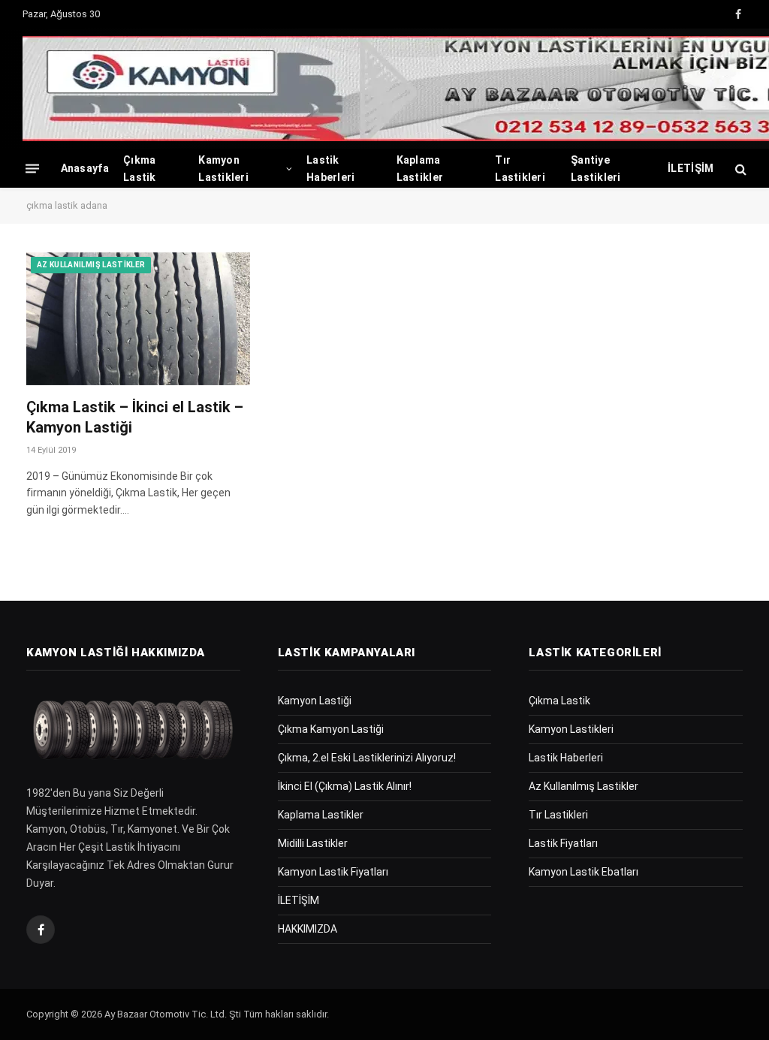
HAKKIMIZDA (307, 929)
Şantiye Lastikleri (596, 168)
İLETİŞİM (690, 168)
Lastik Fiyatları (563, 843)
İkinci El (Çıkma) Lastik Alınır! (345, 786)
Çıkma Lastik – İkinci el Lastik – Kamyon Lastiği (134, 417)
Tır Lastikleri (520, 168)
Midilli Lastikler (313, 843)
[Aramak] (739, 168)
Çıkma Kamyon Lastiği (331, 729)
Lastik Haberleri (330, 168)
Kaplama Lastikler (420, 168)
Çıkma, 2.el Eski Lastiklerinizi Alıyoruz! (367, 758)
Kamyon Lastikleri (223, 168)
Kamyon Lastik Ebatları (583, 872)
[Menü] (32, 168)
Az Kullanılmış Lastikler (91, 265)
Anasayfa (85, 168)
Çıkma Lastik (139, 168)
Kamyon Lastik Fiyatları (333, 872)
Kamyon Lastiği (314, 701)
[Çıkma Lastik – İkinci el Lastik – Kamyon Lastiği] (138, 318)
